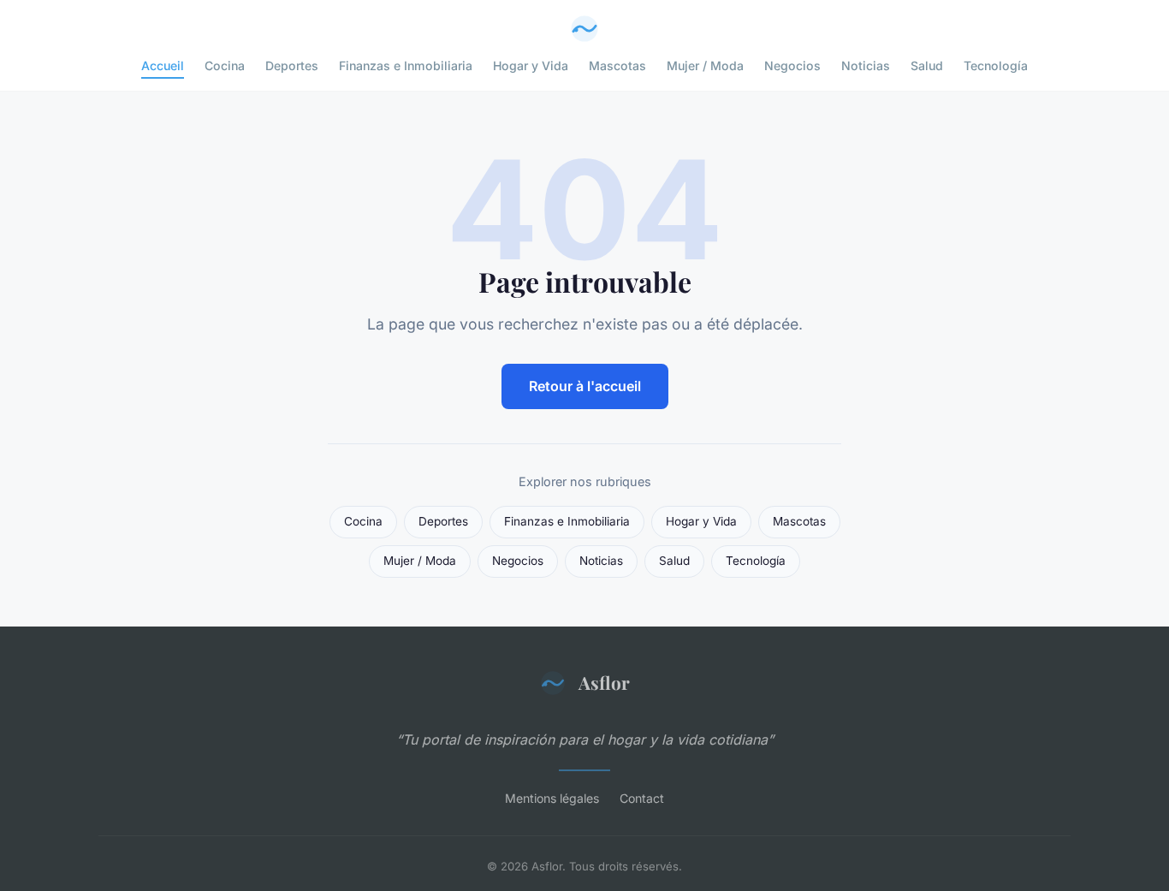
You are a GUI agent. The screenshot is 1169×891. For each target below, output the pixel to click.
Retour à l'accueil (585, 386)
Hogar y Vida (530, 65)
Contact (642, 798)
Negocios (792, 65)
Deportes (291, 65)
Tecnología (996, 65)
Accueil (162, 65)
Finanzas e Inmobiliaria (405, 65)
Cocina (225, 65)
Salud (927, 65)
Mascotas (617, 65)
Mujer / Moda (705, 65)
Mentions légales (552, 798)
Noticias (865, 65)
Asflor (604, 682)
